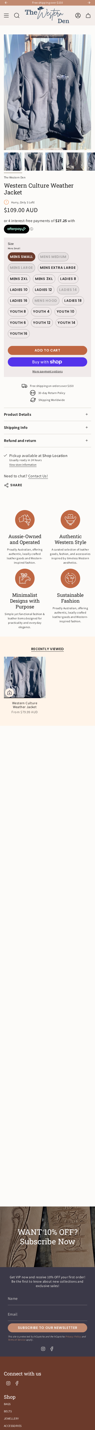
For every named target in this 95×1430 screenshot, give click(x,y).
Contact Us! (38, 476)
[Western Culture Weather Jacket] (25, 677)
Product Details (17, 414)
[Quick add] (9, 692)
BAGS (7, 1404)
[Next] (89, 2)
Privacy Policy (73, 1336)
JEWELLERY (11, 1418)
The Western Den (15, 177)
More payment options (47, 371)
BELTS (8, 1411)
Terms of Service (16, 1339)
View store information (23, 464)
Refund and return (20, 440)
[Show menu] (6, 15)
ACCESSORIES (12, 1426)
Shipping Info (16, 427)
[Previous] (6, 2)
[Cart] (88, 15)
